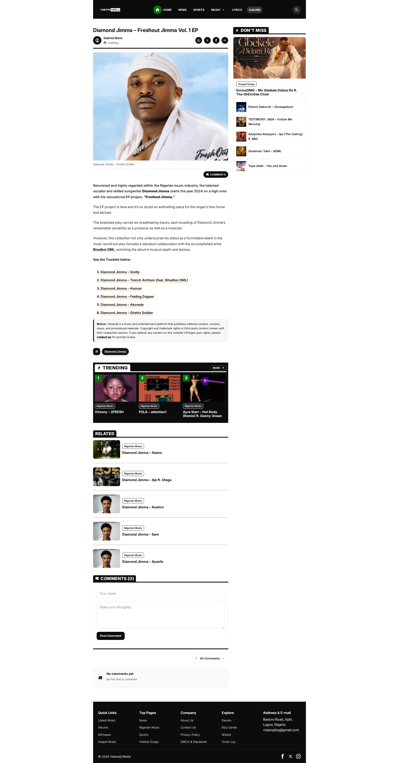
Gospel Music (107, 741)
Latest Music (107, 720)
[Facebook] (282, 756)
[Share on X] (207, 40)
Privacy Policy (190, 734)
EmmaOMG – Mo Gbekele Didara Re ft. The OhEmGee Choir (266, 92)
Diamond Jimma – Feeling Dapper (127, 296)
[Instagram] (298, 756)
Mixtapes (104, 734)
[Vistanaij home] (110, 10)
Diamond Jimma (115, 351)
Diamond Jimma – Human (121, 288)
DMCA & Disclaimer (194, 741)
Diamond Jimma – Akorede (122, 304)
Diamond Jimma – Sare (140, 534)
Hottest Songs (149, 741)
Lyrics (237, 9)
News (182, 9)
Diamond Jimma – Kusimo (143, 507)
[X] (290, 756)
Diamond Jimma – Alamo (142, 453)
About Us (187, 720)
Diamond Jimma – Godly (120, 272)
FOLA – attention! (152, 412)
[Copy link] (225, 40)
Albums (255, 9)
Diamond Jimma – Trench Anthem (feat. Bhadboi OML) (144, 280)
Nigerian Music (105, 406)
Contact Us (188, 727)
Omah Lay (229, 741)
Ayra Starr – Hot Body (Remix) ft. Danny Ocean (202, 414)
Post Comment (110, 635)
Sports (198, 9)
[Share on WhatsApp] (198, 40)
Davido (226, 720)
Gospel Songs (246, 84)
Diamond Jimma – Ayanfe (142, 561)
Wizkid (226, 734)
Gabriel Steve (112, 38)
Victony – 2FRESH (109, 412)
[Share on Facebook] (216, 40)
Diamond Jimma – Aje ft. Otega (146, 480)
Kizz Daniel (229, 727)
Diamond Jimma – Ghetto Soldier (127, 313)
